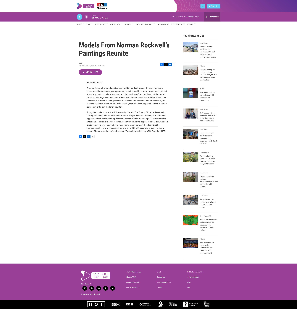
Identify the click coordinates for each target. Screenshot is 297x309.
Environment (204, 153)
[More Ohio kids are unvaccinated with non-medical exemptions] (190, 93)
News (79, 24)
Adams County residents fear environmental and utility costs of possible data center (208, 51)
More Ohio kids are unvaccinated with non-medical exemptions (207, 96)
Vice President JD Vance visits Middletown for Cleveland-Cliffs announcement (207, 247)
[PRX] (115, 304)
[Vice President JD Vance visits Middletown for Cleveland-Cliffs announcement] (190, 243)
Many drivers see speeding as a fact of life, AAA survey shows (208, 203)
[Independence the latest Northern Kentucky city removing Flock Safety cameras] (190, 134)
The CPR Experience (133, 272)
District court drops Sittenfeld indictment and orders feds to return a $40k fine (208, 116)
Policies (159, 287)
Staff (188, 287)
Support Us (163, 24)
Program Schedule (132, 282)
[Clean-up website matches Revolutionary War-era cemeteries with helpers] (190, 177)
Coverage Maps (193, 277)
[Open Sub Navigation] (83, 24)
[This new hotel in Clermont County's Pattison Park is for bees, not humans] (190, 157)
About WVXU (131, 277)
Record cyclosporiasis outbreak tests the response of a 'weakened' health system (209, 224)
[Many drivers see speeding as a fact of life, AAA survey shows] (190, 200)
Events (159, 272)
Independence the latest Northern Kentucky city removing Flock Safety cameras (209, 138)
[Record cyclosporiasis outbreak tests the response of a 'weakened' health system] (190, 220)
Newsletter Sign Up (133, 287)
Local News (204, 43)
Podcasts (115, 24)
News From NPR (205, 216)
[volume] (86, 17)
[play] (79, 17)
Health (202, 89)
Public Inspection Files (195, 272)
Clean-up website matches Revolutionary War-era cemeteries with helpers (209, 181)
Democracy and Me (164, 282)
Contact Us (161, 277)
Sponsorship (177, 24)
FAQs (189, 282)
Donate (214, 6)
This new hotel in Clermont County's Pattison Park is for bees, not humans (207, 160)
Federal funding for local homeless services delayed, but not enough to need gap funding (208, 74)
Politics (202, 66)
